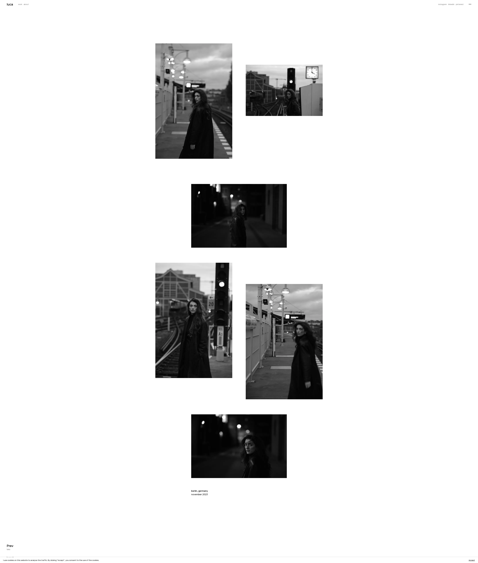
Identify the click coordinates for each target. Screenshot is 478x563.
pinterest (460, 4)
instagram (442, 4)
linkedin (451, 4)
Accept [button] (472, 560)
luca (10, 4)
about (26, 4)
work (20, 4)
